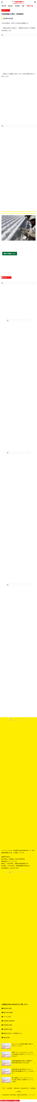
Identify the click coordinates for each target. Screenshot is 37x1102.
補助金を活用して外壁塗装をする (12, 1033)
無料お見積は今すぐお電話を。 (10, 1100)
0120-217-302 (14, 868)
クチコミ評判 (7, 1016)
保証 (23, 5)
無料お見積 (6, 1037)
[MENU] (2, 2)
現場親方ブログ (5, 10)
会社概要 (9, 1088)
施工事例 (17, 5)
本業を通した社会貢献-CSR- (21, 1088)
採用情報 (33, 1088)
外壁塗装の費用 (7, 1025)
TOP (4, 1088)
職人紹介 (11, 5)
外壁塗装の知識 (7, 1029)
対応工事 (4, 5)
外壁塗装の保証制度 (8, 1021)
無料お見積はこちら (10, 253)
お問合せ (19, 1091)
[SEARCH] (35, 2)
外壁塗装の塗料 (7, 1008)
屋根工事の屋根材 (8, 1012)
